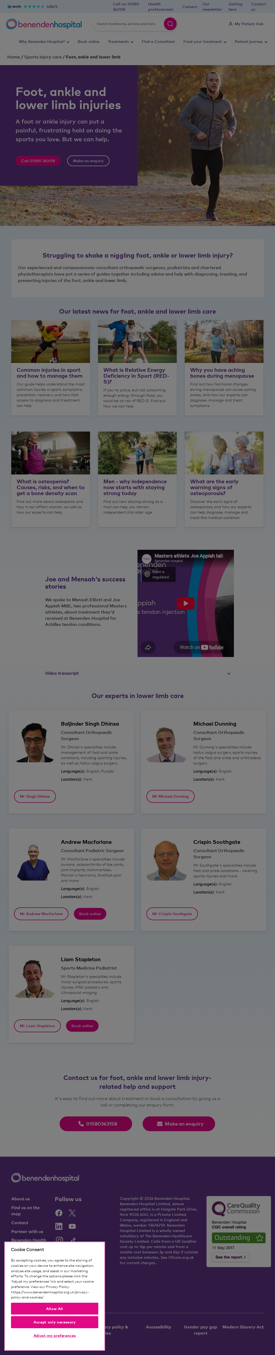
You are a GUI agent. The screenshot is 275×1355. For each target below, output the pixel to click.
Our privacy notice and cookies (69, 1297)
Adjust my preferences (55, 1335)
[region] (54, 1296)
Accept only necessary (55, 1322)
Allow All (54, 1308)
